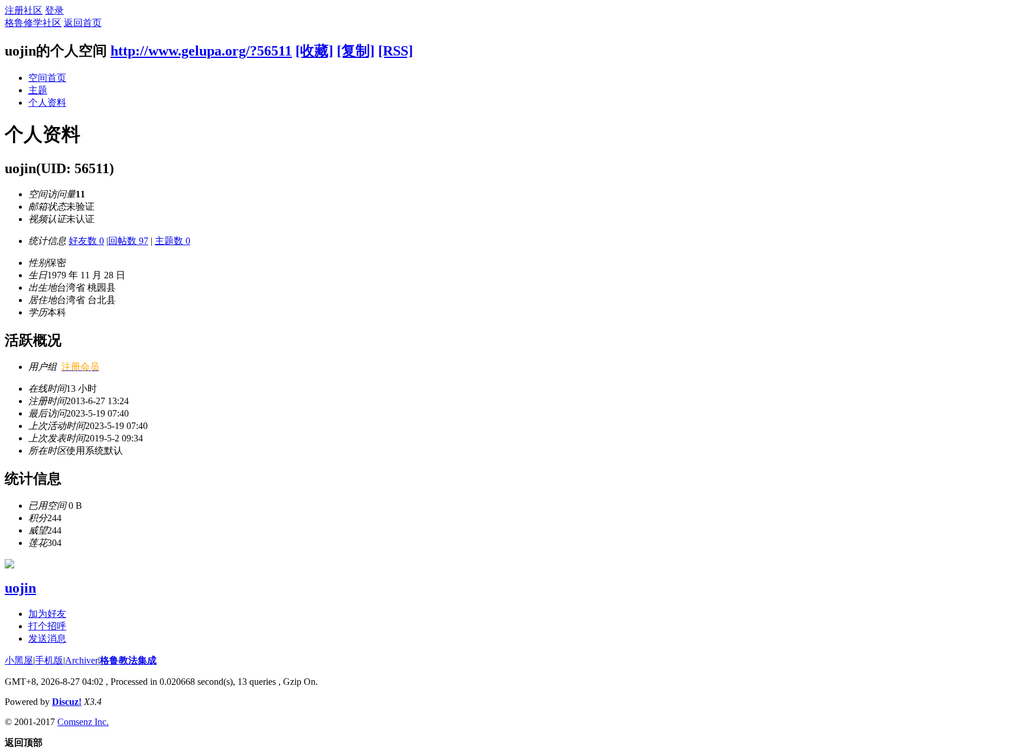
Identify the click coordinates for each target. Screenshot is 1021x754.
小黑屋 (19, 660)
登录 (54, 10)
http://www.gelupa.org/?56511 (201, 50)
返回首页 (83, 23)
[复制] (356, 50)
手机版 (49, 660)
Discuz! (67, 702)
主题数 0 (172, 241)
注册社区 (24, 10)
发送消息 (47, 638)
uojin (20, 588)
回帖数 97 (128, 241)
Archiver (81, 660)
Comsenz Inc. (83, 722)
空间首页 (47, 78)
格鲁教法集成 (128, 660)
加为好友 (47, 614)
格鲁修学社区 (33, 23)
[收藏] (314, 50)
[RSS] (395, 50)
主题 (37, 90)
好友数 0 (86, 241)
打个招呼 (47, 626)
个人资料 (47, 103)
